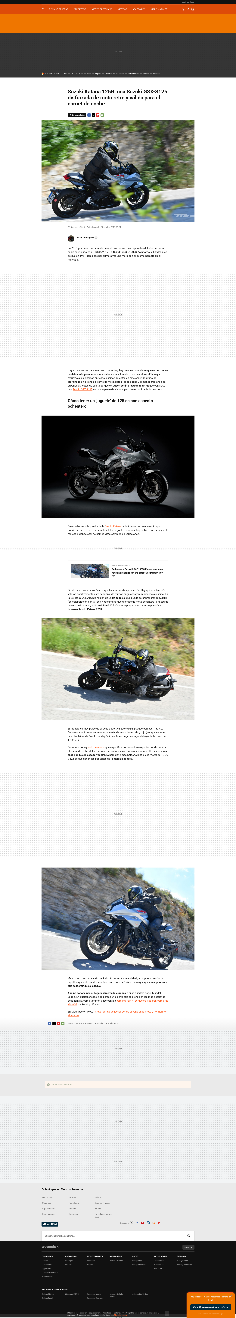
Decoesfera (158, 1265)
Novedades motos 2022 (103, 1215)
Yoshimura (113, 1023)
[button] (87, 237)
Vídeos (98, 1197)
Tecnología (74, 1203)
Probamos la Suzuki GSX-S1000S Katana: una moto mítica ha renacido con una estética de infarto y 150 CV (137, 573)
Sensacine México (94, 1294)
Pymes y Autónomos (185, 1265)
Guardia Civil (110, 74)
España (98, 74)
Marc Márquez (159, 9)
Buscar (188, 1236)
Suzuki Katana (113, 526)
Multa (81, 74)
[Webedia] (188, 2)
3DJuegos (69, 1261)
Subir (186, 1247)
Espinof (90, 1265)
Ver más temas (50, 1224)
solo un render (96, 747)
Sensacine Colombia (95, 1298)
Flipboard (97, 115)
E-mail (102, 115)
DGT (73, 74)
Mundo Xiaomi (47, 1276)
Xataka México (48, 1294)
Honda (98, 1208)
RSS (154, 1222)
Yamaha (72, 1208)
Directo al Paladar (116, 1261)
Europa (121, 74)
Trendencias (159, 1261)
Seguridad (46, 1203)
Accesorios (138, 9)
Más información (120, 1315)
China (65, 74)
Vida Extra (68, 1265)
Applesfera (46, 1268)
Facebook (188, 9)
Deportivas (80, 9)
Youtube (142, 1222)
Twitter (183, 9)
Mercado (156, 74)
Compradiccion (160, 1268)
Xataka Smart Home (50, 1272)
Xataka (45, 1261)
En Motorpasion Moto (121, 566)
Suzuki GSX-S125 (82, 389)
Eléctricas (73, 1214)
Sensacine (91, 1261)
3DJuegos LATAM (72, 1294)
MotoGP (122, 9)
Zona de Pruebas (58, 9)
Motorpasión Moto (139, 1265)
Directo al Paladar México (116, 1295)
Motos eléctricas (102, 9)
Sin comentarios (78, 115)
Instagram (192, 9)
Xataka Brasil (47, 1298)
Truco (89, 74)
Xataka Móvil (47, 1265)
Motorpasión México (140, 1294)
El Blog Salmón (182, 1261)
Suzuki (100, 1023)
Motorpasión (137, 1261)
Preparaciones (85, 1023)
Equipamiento (48, 1208)
